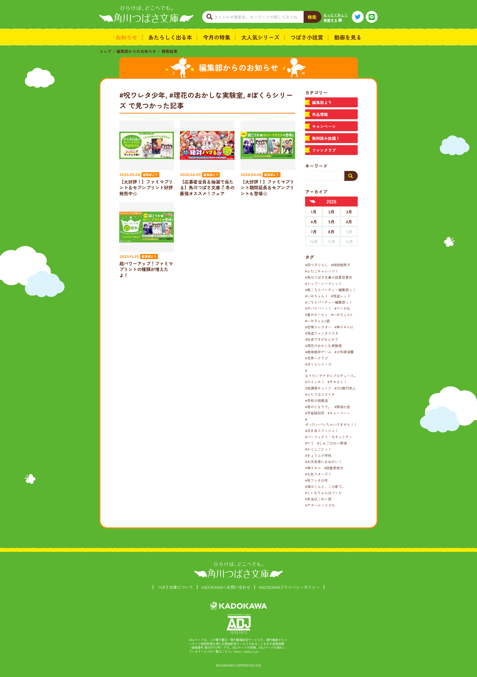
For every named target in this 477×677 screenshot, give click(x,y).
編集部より (322, 102)
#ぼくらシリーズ (318, 364)
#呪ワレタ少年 (316, 480)
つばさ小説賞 (306, 37)
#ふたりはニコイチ (320, 394)
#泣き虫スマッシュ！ (321, 430)
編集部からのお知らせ (136, 51)
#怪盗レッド (340, 295)
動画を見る (347, 37)
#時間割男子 (340, 264)
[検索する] (351, 176)
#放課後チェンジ (318, 388)
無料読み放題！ (326, 138)
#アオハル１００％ (320, 505)
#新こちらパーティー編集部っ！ (330, 289)
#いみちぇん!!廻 (317, 320)
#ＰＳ (309, 442)
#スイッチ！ (314, 381)
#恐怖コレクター (318, 326)
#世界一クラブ (316, 358)
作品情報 (320, 114)
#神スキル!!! (343, 326)
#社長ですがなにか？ (321, 339)
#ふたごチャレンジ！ (321, 271)
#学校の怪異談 (316, 400)
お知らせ (126, 37)
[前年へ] (313, 201)
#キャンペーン (338, 412)
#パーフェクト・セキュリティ (328, 436)
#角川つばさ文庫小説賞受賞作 (328, 277)
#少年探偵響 (344, 351)
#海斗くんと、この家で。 (325, 486)
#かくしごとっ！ (318, 449)
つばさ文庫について (175, 587)
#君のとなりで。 (318, 406)
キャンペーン (324, 126)
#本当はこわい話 (318, 498)
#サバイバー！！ (318, 308)
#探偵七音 (342, 406)
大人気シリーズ (260, 37)
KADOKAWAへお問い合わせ (225, 587)
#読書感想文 (333, 467)
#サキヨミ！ (337, 381)
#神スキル (313, 467)
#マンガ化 (342, 308)
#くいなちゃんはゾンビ (323, 492)
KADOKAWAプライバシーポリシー (289, 587)
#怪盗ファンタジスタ (321, 333)
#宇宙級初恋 (314, 412)
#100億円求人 (345, 388)
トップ (105, 51)
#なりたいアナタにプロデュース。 (331, 373)
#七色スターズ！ (318, 474)
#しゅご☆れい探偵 (332, 442)
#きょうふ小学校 (318, 455)
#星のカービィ (316, 314)
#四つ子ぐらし (316, 264)
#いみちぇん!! (341, 314)
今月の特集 (216, 37)
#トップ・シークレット (323, 283)
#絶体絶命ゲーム (318, 351)
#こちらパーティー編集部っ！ (328, 302)
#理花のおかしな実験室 (323, 345)
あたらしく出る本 (170, 37)
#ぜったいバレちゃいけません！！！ (333, 422)
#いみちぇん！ (316, 295)
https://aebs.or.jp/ (246, 651)
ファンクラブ (324, 150)
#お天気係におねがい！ (323, 461)
